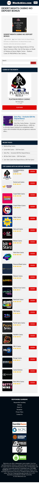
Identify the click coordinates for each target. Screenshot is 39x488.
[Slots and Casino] (7, 234)
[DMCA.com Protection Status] (19, 461)
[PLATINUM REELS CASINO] (19, 85)
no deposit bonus (13, 41)
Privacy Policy (19, 412)
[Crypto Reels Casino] (7, 198)
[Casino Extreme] (7, 374)
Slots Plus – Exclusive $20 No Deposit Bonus (24, 117)
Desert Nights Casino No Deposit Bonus (24, 39)
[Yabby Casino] (7, 222)
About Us (19, 407)
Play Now (19, 107)
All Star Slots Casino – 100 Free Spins (15, 156)
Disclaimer (19, 409)
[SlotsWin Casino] (7, 339)
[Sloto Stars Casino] (7, 257)
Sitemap (19, 405)
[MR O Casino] (7, 351)
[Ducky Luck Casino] (7, 187)
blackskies (8, 39)
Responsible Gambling (19, 402)
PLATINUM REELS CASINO (19, 99)
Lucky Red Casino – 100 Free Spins (14, 149)
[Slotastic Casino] (7, 280)
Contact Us (19, 414)
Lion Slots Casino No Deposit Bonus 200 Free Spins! (19, 159)
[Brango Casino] (7, 363)
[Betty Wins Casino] (7, 386)
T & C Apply (19, 103)
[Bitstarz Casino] (7, 245)
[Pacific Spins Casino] (7, 327)
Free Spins (6, 41)
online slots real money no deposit (17, 43)
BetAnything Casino (9, 146)
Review (32, 171)
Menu (35, 2)
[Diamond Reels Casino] (7, 269)
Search (4, 60)
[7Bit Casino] (7, 316)
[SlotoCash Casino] (7, 304)
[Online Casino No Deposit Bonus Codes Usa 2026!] (19, 2)
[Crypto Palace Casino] (7, 210)
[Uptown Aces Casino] (7, 292)
